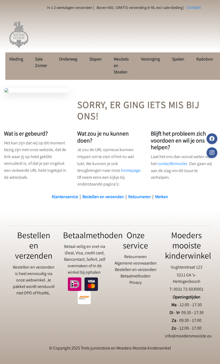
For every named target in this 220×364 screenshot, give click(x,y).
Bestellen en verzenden (103, 197)
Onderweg (68, 59)
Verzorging (150, 59)
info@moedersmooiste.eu (188, 336)
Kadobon (204, 59)
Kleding (16, 59)
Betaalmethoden (135, 276)
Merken (161, 197)
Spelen (178, 59)
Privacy (135, 283)
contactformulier (172, 164)
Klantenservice (65, 197)
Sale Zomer (41, 62)
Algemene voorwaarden (136, 263)
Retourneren (139, 197)
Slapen (95, 59)
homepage (130, 171)
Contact (194, 8)
